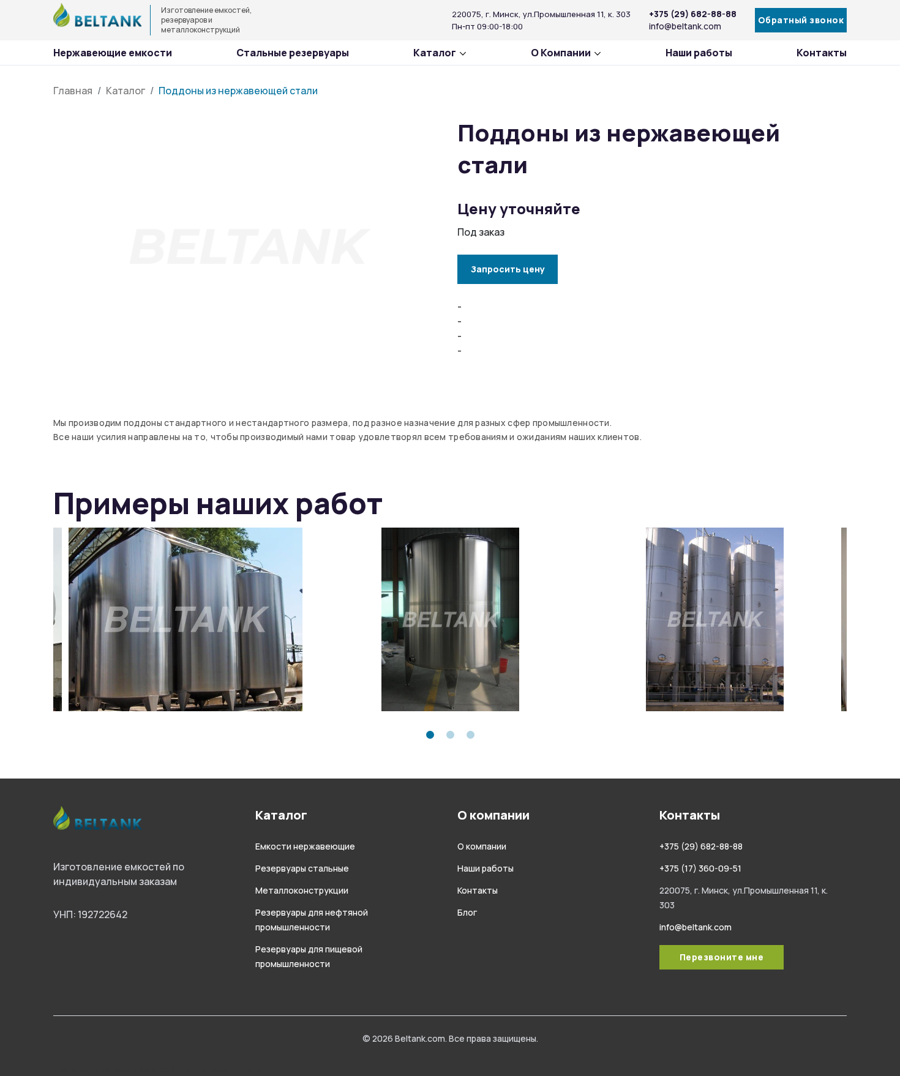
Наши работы (699, 52)
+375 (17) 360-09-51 (700, 868)
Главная (72, 90)
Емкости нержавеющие (305, 846)
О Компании (561, 52)
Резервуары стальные (302, 868)
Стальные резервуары (292, 52)
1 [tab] (430, 735)
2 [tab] (450, 735)
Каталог (434, 52)
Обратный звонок (801, 20)
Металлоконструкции (301, 890)
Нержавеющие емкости (112, 52)
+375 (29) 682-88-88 (693, 14)
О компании (481, 846)
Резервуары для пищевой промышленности (158, 1068)
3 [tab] (470, 735)
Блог (467, 912)
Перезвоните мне (722, 957)
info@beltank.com (685, 26)
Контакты (822, 52)
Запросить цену (508, 269)
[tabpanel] (185, 619)
